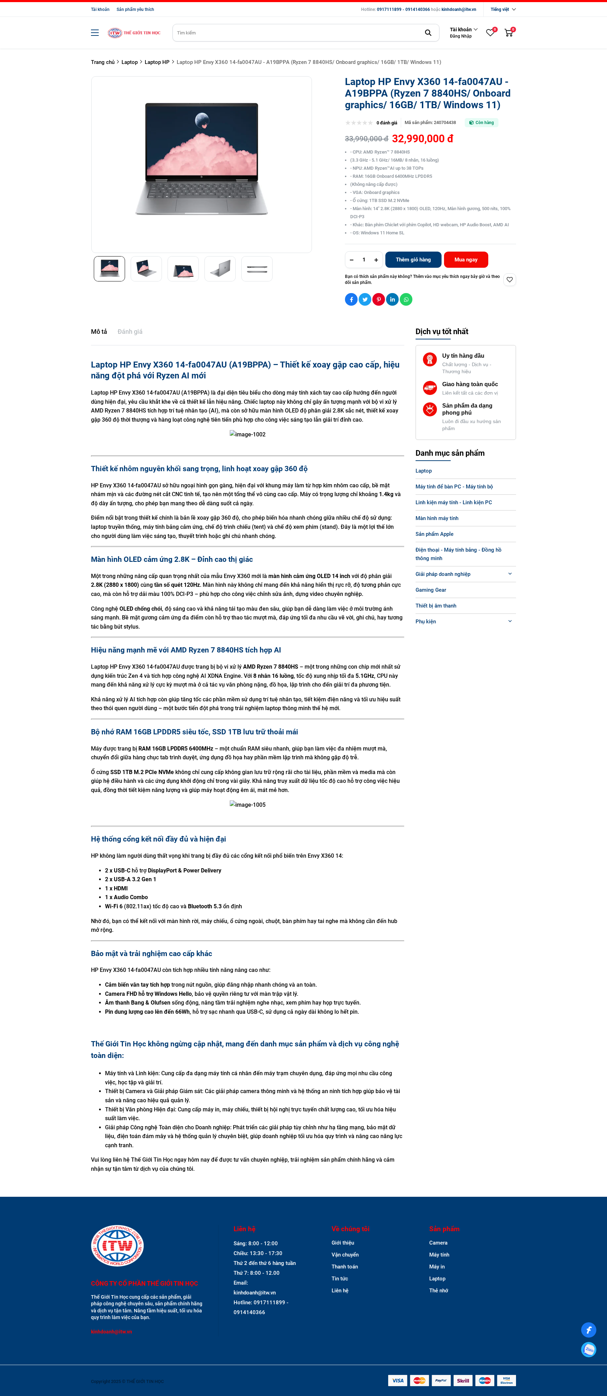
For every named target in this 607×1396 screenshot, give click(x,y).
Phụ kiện (426, 621)
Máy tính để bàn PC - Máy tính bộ (454, 486)
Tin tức (340, 1278)
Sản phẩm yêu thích (135, 9)
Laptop (424, 471)
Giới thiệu (343, 1243)
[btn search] (428, 32)
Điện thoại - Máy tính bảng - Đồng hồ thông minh (459, 554)
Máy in (437, 1267)
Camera (438, 1243)
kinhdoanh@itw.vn (459, 9)
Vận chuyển (345, 1255)
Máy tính (439, 1255)
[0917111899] (588, 1349)
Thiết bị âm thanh (436, 606)
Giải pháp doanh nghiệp (443, 574)
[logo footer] (147, 1246)
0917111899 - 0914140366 (403, 9)
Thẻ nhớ (438, 1290)
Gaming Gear (431, 590)
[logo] (134, 32)
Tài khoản (100, 9)
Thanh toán (345, 1267)
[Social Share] (351, 299)
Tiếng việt (500, 9)
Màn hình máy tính (437, 518)
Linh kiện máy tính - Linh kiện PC (454, 502)
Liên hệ (340, 1290)
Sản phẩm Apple (434, 534)
